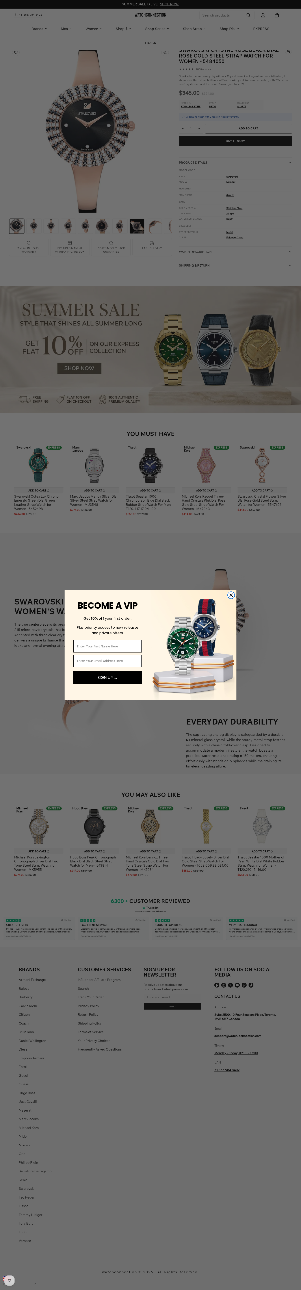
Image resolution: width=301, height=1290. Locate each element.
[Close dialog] (231, 595)
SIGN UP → (107, 677)
